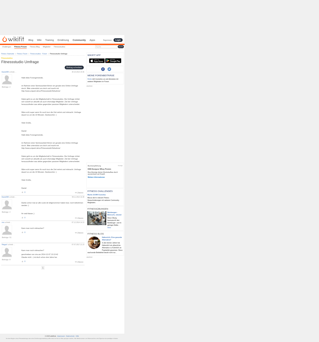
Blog (30, 40)
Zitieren (80, 193)
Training (49, 40)
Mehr (109, 228)
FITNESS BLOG (95, 234)
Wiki (39, 40)
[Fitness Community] (13, 39)
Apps (92, 40)
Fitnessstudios (59, 47)
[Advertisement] (62, 17)
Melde (89, 79)
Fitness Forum (22, 54)
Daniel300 (5, 72)
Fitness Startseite (7, 54)
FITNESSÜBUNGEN (97, 209)
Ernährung (63, 40)
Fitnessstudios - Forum (38, 54)
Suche (98, 47)
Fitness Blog (35, 47)
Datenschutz (70, 336)
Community (79, 40)
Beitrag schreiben (74, 68)
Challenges (6, 47)
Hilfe (77, 336)
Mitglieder (47, 47)
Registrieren (107, 40)
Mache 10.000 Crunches (96, 195)
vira (3, 222)
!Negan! (4, 244)
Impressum (61, 336)
